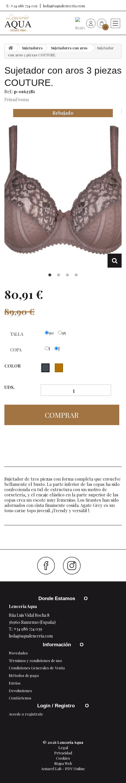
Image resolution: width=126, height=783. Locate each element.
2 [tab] (59, 275)
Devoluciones (20, 690)
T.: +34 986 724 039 (22, 5)
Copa (16, 349)
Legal (63, 747)
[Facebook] (48, 565)
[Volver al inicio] (10, 47)
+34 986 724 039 (28, 629)
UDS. (9, 387)
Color (13, 365)
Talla (17, 334)
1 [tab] (50, 275)
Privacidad (63, 752)
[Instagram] (74, 565)
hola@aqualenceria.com (64, 5)
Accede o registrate (26, 713)
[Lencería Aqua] (17, 23)
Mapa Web (63, 763)
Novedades (18, 652)
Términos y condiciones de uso (35, 660)
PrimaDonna (16, 99)
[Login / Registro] (91, 23)
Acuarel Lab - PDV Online (63, 768)
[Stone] (59, 367)
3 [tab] (67, 275)
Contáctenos (20, 697)
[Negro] (45, 367)
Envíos (15, 682)
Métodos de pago (24, 675)
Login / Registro (56, 705)
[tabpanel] (63, 188)
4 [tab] (76, 275)
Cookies (63, 758)
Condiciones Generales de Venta (37, 667)
